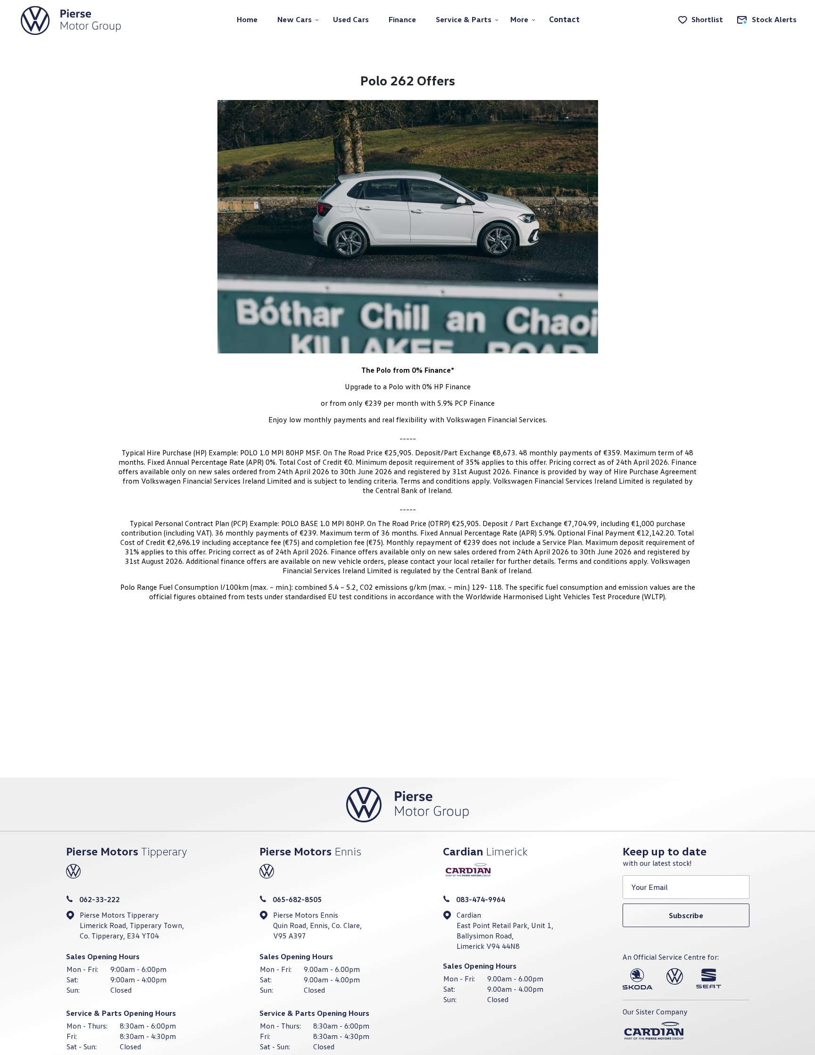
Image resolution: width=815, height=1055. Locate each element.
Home (247, 19)
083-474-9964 (480, 899)
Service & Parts (463, 19)
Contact (564, 19)
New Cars (294, 19)
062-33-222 (99, 899)
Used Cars (351, 19)
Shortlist (707, 19)
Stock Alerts (774, 19)
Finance (402, 19)
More (519, 19)
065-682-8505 (297, 899)
